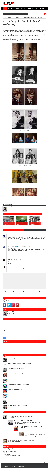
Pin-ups (42, 8)
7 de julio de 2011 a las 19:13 (16, 235)
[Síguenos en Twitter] (9, 306)
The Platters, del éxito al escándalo (17, 414)
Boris (9, 235)
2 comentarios (15, 441)
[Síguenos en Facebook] (5, 306)
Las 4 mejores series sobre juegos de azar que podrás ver (23, 438)
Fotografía (23, 8)
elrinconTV (6, 457)
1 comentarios (32, 436)
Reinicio (5, 452)
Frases (37, 8)
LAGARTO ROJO (7, 459)
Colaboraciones (7, 11)
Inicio (26, 294)
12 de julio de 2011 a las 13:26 (16, 267)
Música (17, 8)
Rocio (9, 267)
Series (12, 8)
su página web (13, 40)
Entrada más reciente (6, 294)
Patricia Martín (11, 246)
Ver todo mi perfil (10, 313)
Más (19, 417)
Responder (9, 256)
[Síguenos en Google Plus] (13, 306)
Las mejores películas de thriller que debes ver (12, 455)
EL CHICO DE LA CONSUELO (10, 451)
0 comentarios (15, 417)
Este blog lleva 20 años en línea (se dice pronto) (12, 449)
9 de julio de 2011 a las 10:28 (16, 259)
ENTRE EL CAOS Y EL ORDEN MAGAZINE (16, 466)
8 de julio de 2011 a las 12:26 (24, 246)
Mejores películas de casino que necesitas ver (12, 458)
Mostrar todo (44, 462)
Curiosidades (31, 8)
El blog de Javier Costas (9, 448)
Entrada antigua (43, 294)
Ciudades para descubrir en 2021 (10, 460)
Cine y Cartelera (7, 454)
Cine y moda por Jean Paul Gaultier (23, 420)
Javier (9, 259)
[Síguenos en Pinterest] (18, 306)
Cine (8, 8)
